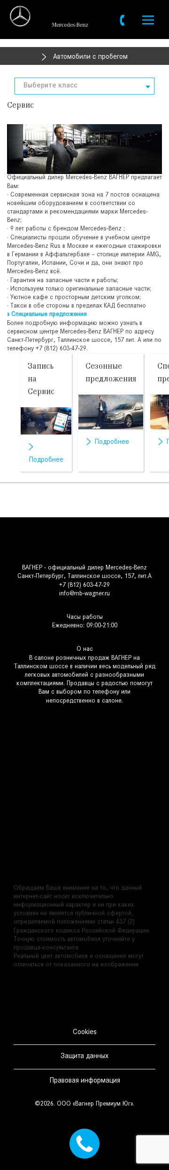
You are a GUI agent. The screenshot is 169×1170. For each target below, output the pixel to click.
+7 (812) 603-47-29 (61, 349)
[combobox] (84, 86)
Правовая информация (84, 1081)
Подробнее (46, 460)
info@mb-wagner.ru (84, 594)
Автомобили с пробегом (90, 57)
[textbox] (84, 86)
